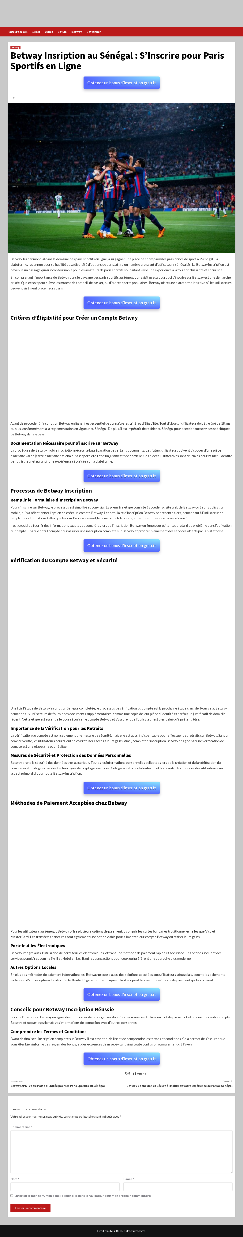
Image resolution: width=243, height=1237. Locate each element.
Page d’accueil (18, 32)
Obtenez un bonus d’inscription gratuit (121, 1058)
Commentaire (21, 1127)
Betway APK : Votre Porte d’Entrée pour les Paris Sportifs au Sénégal (57, 1083)
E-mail (128, 1179)
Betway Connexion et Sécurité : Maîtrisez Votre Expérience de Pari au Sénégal (180, 1083)
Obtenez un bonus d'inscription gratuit (121, 82)
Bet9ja (62, 32)
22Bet (49, 32)
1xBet (36, 32)
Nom (14, 1179)
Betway (76, 32)
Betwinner (94, 32)
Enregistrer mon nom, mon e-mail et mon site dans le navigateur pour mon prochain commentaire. (82, 1195)
